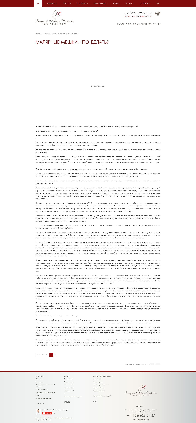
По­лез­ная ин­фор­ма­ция (103, 376)
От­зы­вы (67, 402)
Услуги (66, 3)
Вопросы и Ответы (98, 388)
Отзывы (128, 3)
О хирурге (51, 3)
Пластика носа (69, 388)
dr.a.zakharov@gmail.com (141, 419)
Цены (115, 3)
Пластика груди (69, 385)
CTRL (152, 364)
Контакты (144, 3)
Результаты (81, 3)
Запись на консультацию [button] (137, 16)
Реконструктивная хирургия (73, 397)
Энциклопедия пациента (100, 385)
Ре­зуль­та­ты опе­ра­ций (102, 396)
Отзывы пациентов (42, 389)
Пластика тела (69, 394)
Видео (37, 395)
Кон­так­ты (40, 403)
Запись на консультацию (43, 398)
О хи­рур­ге (40, 376)
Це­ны (95, 401)
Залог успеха (40, 382)
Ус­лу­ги (67, 376)
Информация (99, 3)
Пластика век (68, 379)
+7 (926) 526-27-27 (141, 415)
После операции (98, 382)
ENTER (158, 364)
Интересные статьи (99, 391)
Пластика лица (69, 382)
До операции (97, 379)
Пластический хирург (66, 418)
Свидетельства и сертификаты (45, 392)
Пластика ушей (69, 391)
